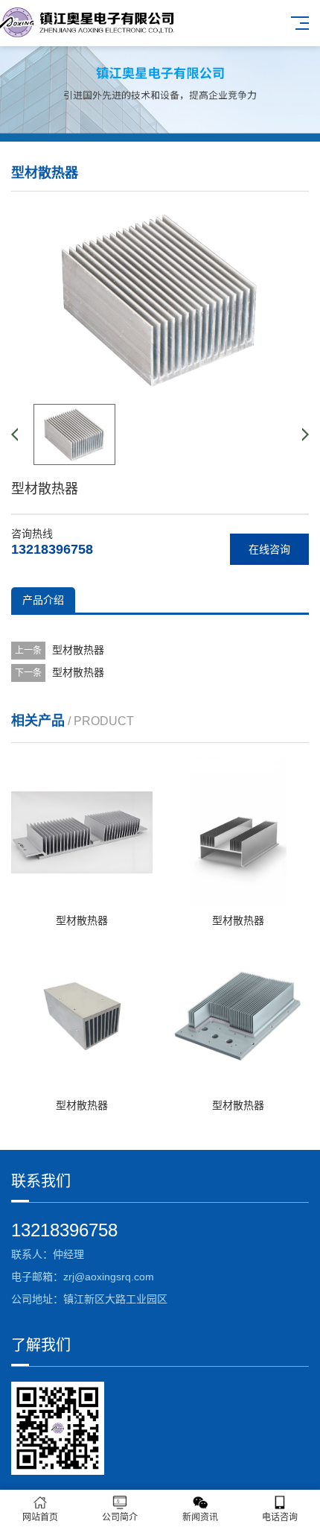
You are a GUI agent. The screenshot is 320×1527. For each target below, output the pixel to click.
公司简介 (120, 1517)
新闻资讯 (200, 1517)
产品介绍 (43, 600)
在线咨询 (269, 549)
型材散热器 (78, 650)
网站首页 (40, 1517)
